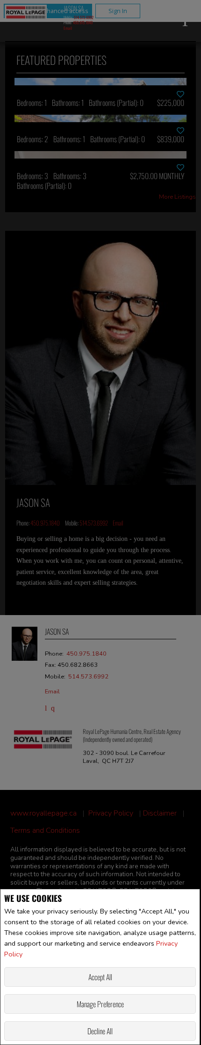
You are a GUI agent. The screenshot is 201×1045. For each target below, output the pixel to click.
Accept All (100, 977)
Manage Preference (100, 1004)
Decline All (100, 1031)
